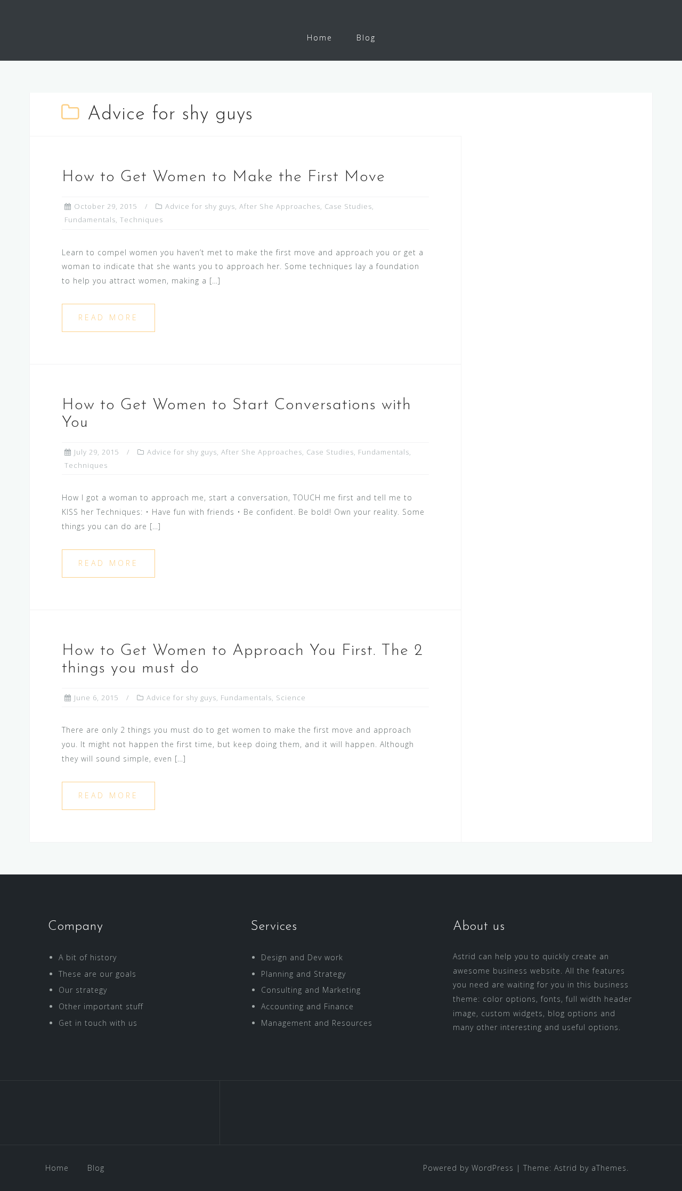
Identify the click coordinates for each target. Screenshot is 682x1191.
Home (319, 38)
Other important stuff (101, 1006)
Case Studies (348, 206)
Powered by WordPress (468, 1168)
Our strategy (83, 990)
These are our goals (97, 974)
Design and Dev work (302, 957)
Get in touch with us (98, 1023)
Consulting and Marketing (311, 990)
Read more (108, 317)
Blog (366, 38)
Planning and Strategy (303, 974)
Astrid (565, 1168)
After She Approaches (279, 206)
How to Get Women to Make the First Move (223, 177)
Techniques (141, 219)
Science (291, 697)
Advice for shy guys (200, 206)
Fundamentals (90, 219)
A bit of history (88, 957)
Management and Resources (316, 1023)
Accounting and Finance (307, 1006)
